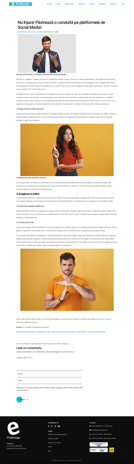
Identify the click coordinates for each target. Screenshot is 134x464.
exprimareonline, (57, 332)
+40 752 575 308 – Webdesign (101, 434)
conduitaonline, (41, 332)
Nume (20, 374)
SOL (49, 451)
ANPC (50, 447)
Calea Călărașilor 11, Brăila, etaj (101, 426)
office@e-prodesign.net (99, 430)
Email (20, 380)
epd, (49, 332)
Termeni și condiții (54, 443)
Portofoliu (69, 4)
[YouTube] (59, 426)
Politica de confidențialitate (57, 434)
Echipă (91, 4)
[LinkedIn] (55, 426)
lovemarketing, (70, 332)
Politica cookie (53, 439)
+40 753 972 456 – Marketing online (103, 438)
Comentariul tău (24, 358)
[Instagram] (52, 426)
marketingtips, (82, 332)
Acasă (49, 4)
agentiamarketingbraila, (25, 332)
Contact (113, 4)
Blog (58, 4)
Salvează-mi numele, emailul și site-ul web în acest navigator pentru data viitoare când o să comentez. (49, 389)
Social (39, 32)
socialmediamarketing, (96, 332)
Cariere (102, 4)
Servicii (82, 4)
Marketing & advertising (27, 32)
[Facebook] (48, 426)
